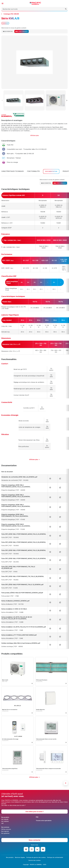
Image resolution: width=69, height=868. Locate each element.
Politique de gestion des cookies (36, 857)
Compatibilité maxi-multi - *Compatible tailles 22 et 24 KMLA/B (26, 149)
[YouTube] (43, 849)
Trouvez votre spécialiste (43, 820)
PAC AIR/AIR (4, 819)
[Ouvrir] (60, 479)
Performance (23, 31)
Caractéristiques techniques (12, 171)
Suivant (67, 100)
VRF (2, 823)
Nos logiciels (5, 831)
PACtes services (6, 829)
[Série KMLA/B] (31, 683)
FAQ (37, 817)
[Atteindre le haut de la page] (66, 783)
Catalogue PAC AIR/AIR (11, 14)
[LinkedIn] (37, 849)
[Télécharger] (50, 479)
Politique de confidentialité (55, 857)
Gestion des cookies (34, 860)
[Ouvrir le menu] (2, 3)
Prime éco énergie (12, 162)
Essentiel (9, 31)
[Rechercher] (65, 9)
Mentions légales (20, 857)
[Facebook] (26, 849)
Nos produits (10, 857)
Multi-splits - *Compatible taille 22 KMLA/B (20, 153)
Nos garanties (5, 833)
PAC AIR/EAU (5, 821)
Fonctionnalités (33, 171)
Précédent (2, 100)
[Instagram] (31, 849)
